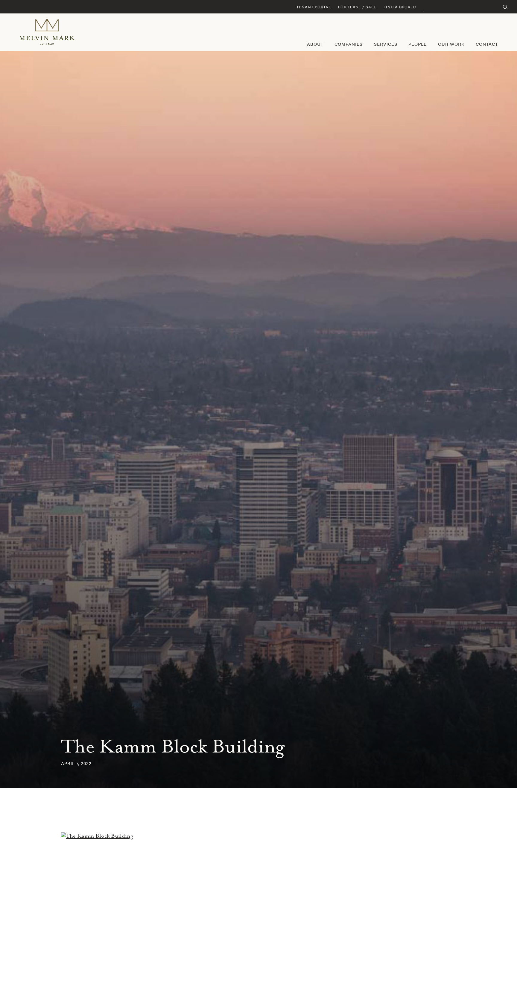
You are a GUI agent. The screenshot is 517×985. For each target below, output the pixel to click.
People (417, 44)
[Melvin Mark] (47, 32)
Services (385, 44)
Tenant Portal (313, 7)
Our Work (451, 44)
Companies (348, 44)
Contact (487, 44)
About (315, 44)
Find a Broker (400, 7)
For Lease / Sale (357, 7)
